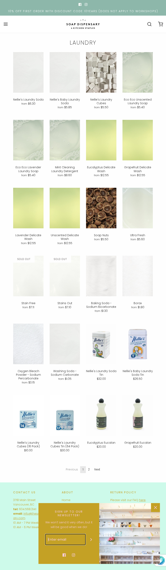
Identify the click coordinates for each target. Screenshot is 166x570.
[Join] (91, 539)
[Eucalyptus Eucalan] (101, 415)
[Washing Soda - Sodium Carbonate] (65, 344)
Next (97, 469)
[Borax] (137, 276)
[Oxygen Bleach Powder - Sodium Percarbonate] (28, 344)
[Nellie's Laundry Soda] (28, 72)
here (142, 500)
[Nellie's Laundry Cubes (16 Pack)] (28, 415)
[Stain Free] (28, 276)
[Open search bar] (149, 24)
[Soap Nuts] (101, 208)
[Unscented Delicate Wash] (65, 208)
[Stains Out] (65, 276)
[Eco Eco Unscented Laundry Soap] (137, 72)
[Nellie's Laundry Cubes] (101, 72)
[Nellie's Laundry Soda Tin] (101, 344)
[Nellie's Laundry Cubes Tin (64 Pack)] (65, 415)
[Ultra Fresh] (137, 208)
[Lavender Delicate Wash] (28, 208)
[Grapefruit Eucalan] (137, 415)
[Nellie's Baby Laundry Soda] (65, 72)
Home (66, 500)
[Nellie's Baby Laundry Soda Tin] (137, 344)
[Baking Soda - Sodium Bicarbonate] (101, 276)
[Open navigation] (5, 24)
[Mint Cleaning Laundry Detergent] (65, 140)
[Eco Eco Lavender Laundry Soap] (28, 140)
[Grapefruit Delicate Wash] (137, 140)
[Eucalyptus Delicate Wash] (101, 140)
